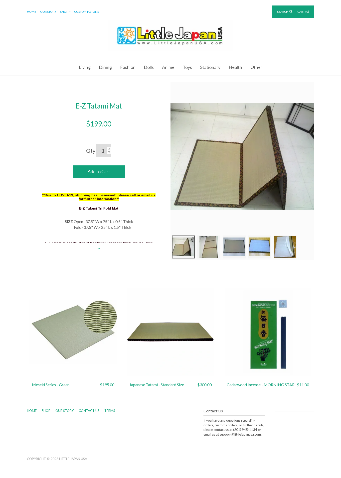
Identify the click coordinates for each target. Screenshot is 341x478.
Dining (105, 67)
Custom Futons (86, 11)
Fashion (128, 67)
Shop (64, 11)
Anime (168, 67)
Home (31, 11)
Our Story (48, 11)
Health (235, 67)
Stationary (210, 67)
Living (85, 67)
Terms (109, 411)
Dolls (149, 67)
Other (256, 67)
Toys (187, 67)
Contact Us (89, 411)
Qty (90, 150)
